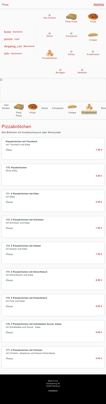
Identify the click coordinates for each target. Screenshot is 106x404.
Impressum (53, 390)
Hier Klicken (6, 107)
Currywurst (57, 108)
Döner (45, 108)
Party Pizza (19, 114)
